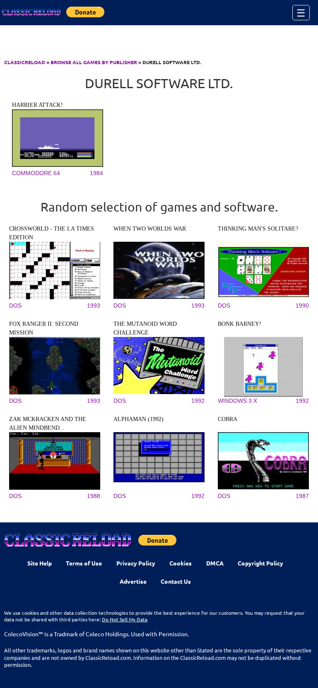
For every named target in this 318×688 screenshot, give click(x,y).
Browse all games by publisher (94, 62)
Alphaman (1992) (138, 419)
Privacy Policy (135, 563)
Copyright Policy (260, 563)
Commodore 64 (36, 173)
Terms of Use (84, 563)
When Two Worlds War (149, 229)
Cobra (227, 419)
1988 (93, 496)
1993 (93, 305)
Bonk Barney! (239, 324)
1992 (198, 400)
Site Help (39, 563)
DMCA (215, 563)
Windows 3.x (237, 400)
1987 (302, 496)
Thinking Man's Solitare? (258, 229)
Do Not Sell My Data (124, 619)
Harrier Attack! (37, 105)
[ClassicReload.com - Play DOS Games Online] (31, 12)
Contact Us (176, 581)
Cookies (180, 563)
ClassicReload (24, 62)
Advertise (133, 581)
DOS (15, 305)
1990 (302, 305)
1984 (96, 173)
